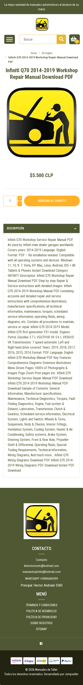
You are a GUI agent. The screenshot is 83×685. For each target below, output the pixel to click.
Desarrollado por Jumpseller (61, 674)
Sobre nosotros (41, 623)
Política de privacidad (41, 617)
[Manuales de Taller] (42, 24)
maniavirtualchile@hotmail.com (42, 572)
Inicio (34, 53)
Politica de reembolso (41, 611)
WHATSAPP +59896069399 (41, 578)
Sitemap (41, 629)
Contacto (41, 560)
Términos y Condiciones (41, 605)
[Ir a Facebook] (41, 644)
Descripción (15, 228)
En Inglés (47, 53)
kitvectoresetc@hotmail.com (41, 566)
